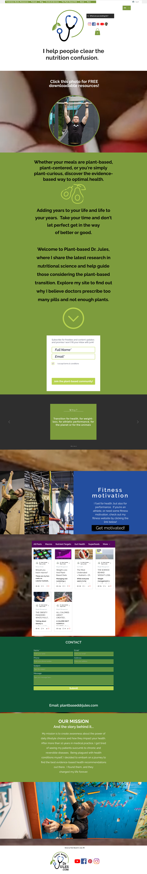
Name (36, 650)
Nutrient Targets (63, 544)
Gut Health (80, 544)
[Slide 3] (74, 446)
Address (77, 658)
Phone (36, 658)
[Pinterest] (98, 24)
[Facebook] (93, 24)
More (105, 544)
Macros (48, 544)
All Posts (38, 544)
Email (76, 650)
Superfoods (94, 544)
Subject (37, 666)
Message (38, 673)
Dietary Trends (39, 567)
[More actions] (49, 563)
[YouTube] (102, 24)
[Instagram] (89, 24)
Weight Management (62, 567)
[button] (97, 31)
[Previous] (9, 422)
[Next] (137, 422)
